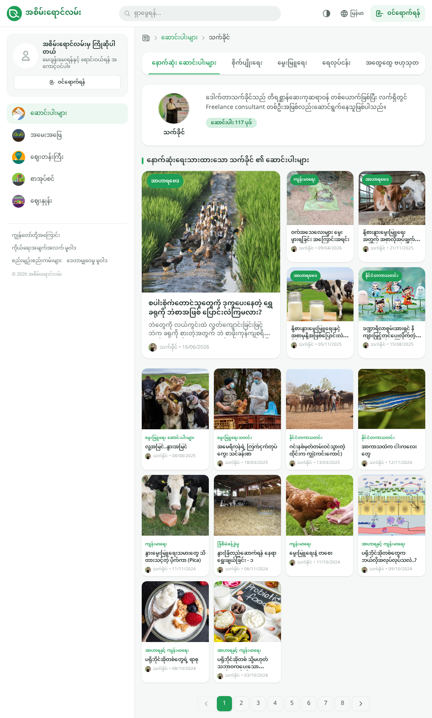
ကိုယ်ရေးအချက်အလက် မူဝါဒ (44, 248)
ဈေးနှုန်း (41, 201)
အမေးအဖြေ (46, 135)
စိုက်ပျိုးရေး (247, 63)
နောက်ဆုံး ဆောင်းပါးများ (184, 63)
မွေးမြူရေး (292, 63)
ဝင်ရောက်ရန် (71, 82)
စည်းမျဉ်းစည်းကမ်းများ (37, 260)
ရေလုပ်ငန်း (336, 63)
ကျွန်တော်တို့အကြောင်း (36, 235)
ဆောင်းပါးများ (48, 113)
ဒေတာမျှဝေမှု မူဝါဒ (87, 260)
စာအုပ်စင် (42, 179)
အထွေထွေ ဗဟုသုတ (392, 63)
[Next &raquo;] (361, 703)
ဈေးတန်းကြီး (47, 157)
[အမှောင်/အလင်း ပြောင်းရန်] (326, 13)
